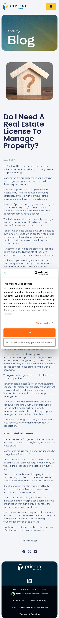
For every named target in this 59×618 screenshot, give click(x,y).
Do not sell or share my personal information (29, 342)
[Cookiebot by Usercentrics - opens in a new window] (36, 273)
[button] (23, 551)
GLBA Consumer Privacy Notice (29, 607)
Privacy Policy (38, 601)
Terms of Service (30, 614)
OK (29, 332)
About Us (18, 601)
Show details (43, 323)
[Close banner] (54, 273)
